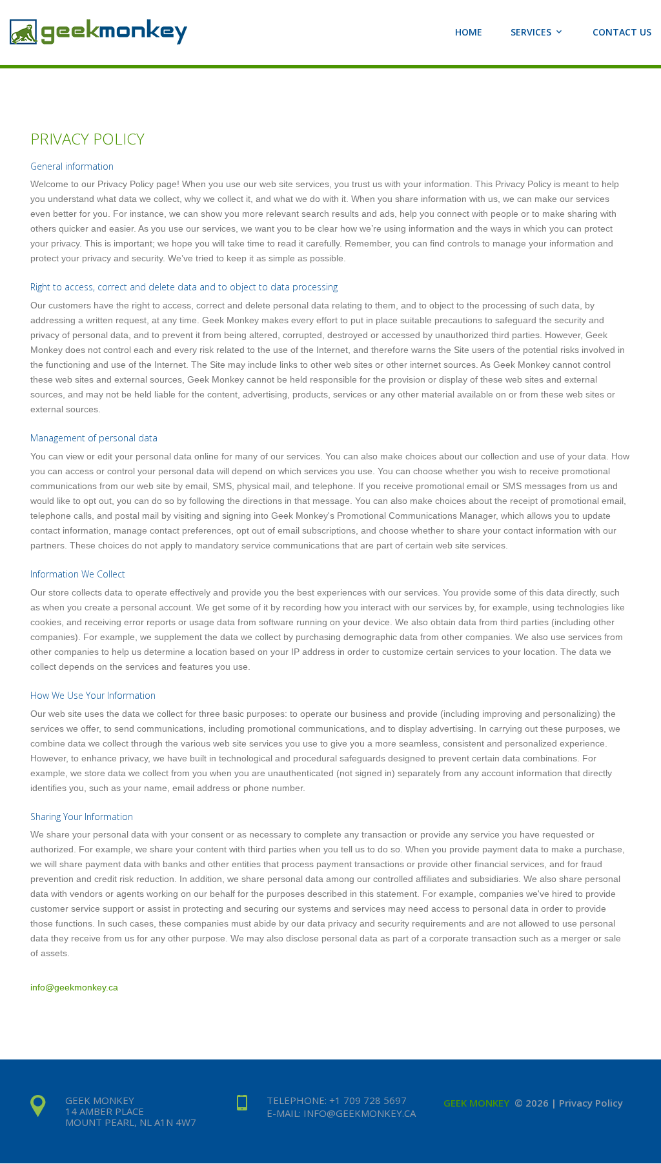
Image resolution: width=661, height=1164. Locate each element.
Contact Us (622, 32)
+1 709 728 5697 (368, 1100)
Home (468, 32)
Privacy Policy (591, 1102)
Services (531, 32)
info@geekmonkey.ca (74, 987)
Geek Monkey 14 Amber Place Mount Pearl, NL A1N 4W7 (130, 1111)
